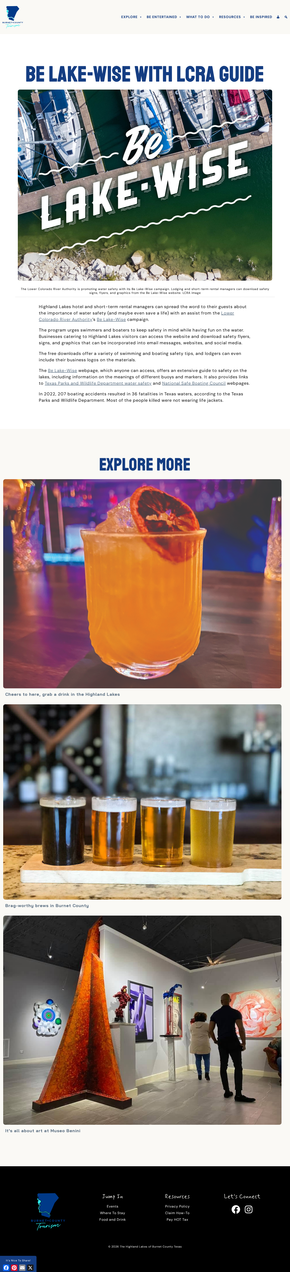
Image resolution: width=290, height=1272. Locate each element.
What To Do (198, 17)
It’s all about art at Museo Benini (42, 1130)
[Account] (278, 17)
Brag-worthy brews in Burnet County (47, 905)
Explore (129, 17)
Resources (230, 17)
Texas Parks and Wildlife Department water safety (98, 383)
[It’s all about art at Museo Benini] (142, 1021)
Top (280, 1262)
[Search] (286, 17)
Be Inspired (261, 17)
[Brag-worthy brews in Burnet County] (142, 802)
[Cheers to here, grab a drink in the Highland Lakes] (142, 584)
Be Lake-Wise (111, 319)
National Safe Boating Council (194, 383)
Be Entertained (162, 17)
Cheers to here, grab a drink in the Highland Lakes (62, 694)
